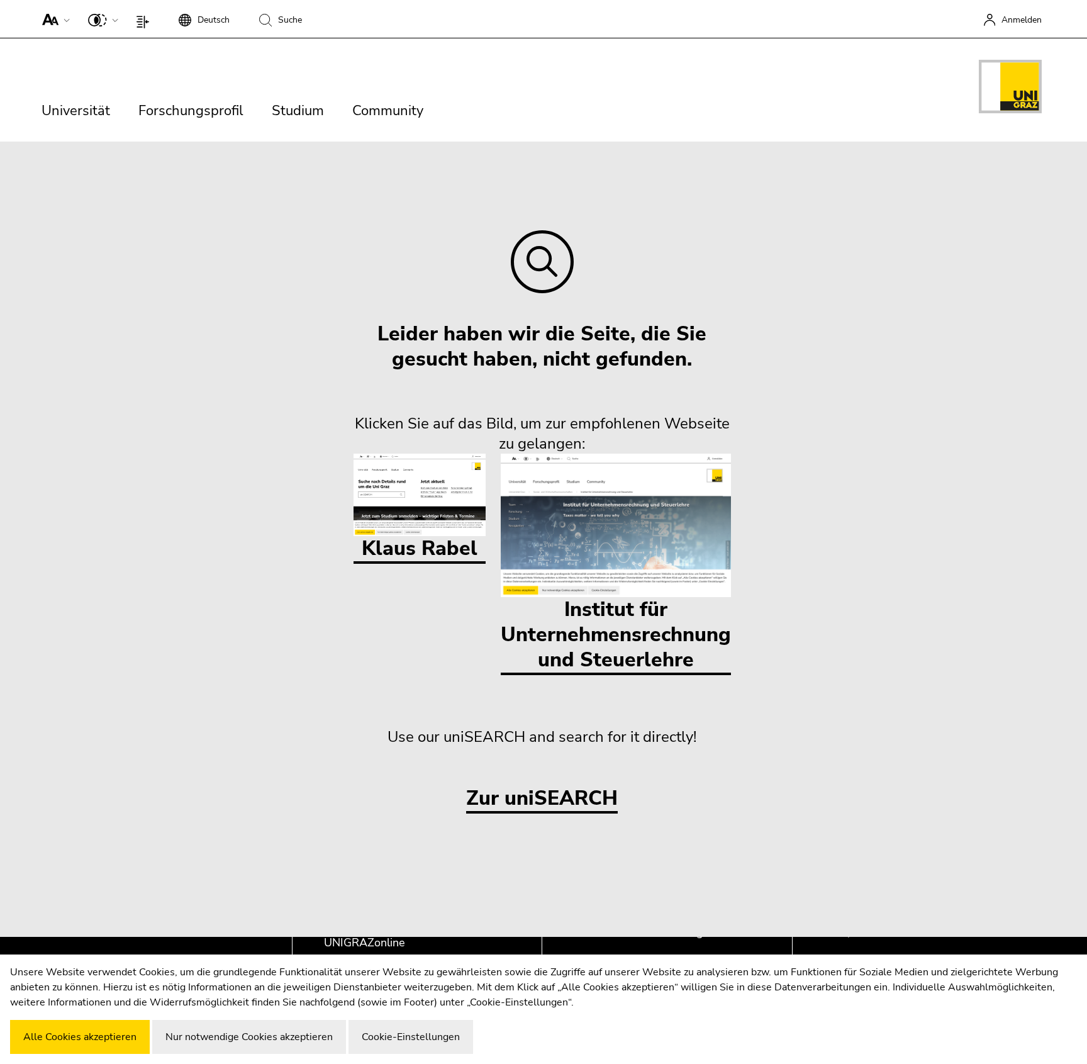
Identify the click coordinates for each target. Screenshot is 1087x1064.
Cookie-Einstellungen (411, 1037)
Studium (298, 110)
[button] (53, 19)
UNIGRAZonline (364, 942)
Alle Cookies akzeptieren (80, 1037)
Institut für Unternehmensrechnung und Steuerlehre (616, 634)
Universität (76, 110)
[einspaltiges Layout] (146, 19)
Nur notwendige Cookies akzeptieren (249, 1037)
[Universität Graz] (1010, 89)
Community (387, 110)
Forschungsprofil (190, 110)
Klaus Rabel (419, 548)
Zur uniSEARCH (542, 799)
